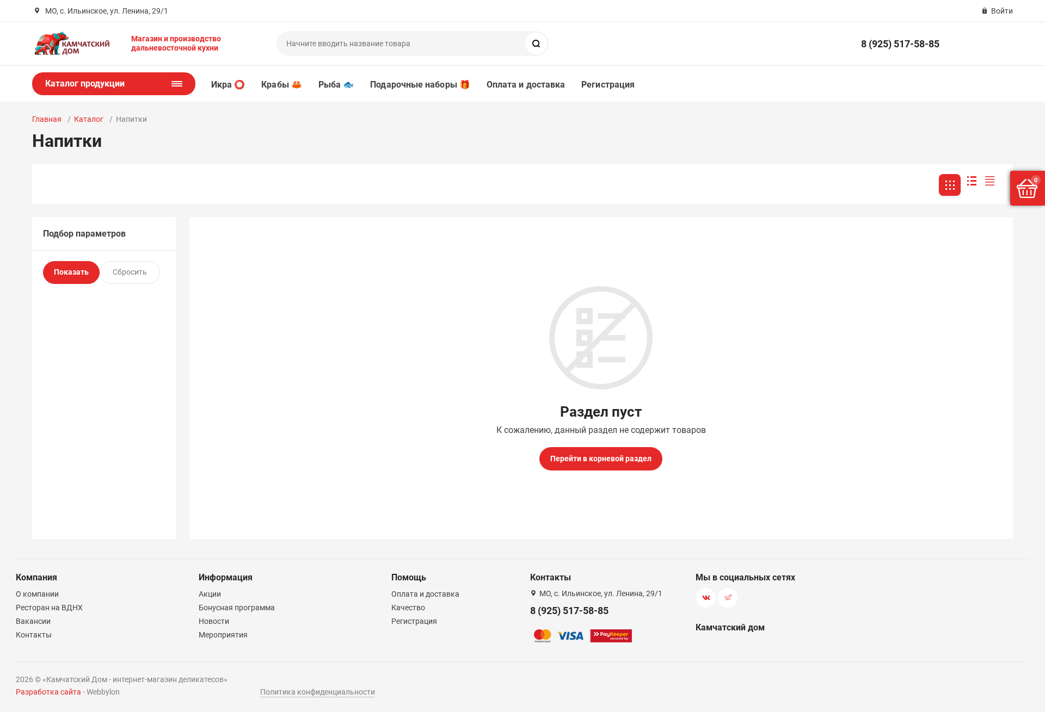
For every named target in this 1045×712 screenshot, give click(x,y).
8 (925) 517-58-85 (900, 43)
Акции (210, 594)
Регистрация (608, 84)
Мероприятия (223, 634)
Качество (408, 607)
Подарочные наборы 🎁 (420, 84)
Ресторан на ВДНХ (49, 607)
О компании (37, 594)
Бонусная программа (237, 607)
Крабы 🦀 (281, 84)
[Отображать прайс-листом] (990, 181)
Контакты (34, 634)
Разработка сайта (48, 692)
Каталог (88, 119)
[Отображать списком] (972, 181)
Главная (47, 119)
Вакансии (33, 621)
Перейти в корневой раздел (600, 458)
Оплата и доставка (526, 84)
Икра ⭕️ (228, 84)
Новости (214, 621)
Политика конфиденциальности (317, 692)
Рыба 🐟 (336, 84)
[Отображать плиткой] (950, 185)
